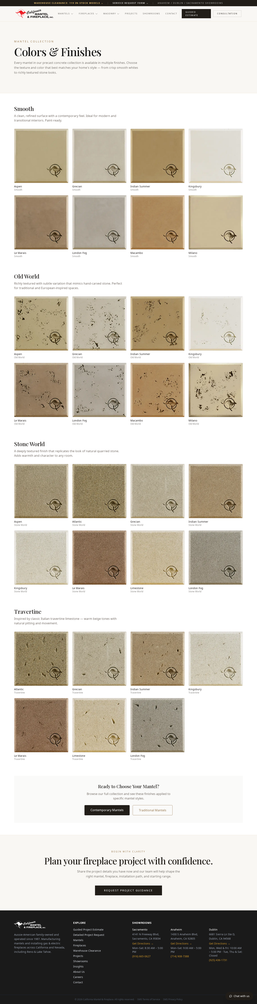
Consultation (227, 13)
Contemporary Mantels (107, 810)
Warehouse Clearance (87, 950)
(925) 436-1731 (218, 960)
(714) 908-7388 (180, 956)
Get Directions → (143, 943)
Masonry (109, 13)
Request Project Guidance (128, 890)
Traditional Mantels (152, 810)
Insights (78, 966)
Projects (131, 13)
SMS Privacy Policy (172, 999)
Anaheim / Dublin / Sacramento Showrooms (190, 3)
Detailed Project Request (88, 935)
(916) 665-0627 (141, 956)
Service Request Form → (131, 3)
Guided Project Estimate (88, 929)
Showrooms (151, 13)
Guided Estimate (192, 14)
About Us (79, 971)
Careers (78, 977)
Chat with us (241, 996)
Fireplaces (86, 13)
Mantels (64, 13)
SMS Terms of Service (148, 999)
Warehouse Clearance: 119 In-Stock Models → (68, 3)
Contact (171, 13)
